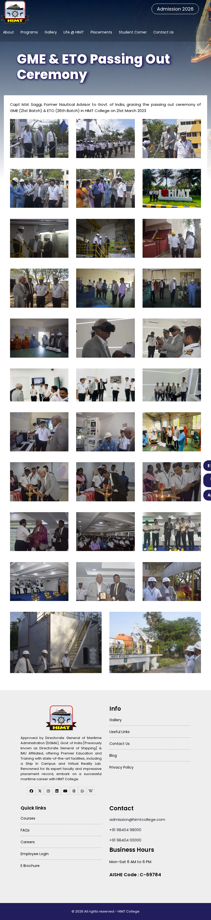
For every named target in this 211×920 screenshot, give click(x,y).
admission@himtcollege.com (137, 819)
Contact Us (163, 32)
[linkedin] (57, 791)
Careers (28, 842)
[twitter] (40, 791)
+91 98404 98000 (125, 829)
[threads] (74, 791)
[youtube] (65, 791)
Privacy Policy (121, 767)
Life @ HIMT (74, 32)
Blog (113, 755)
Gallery (51, 32)
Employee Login (35, 853)
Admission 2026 (175, 9)
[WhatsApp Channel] (82, 791)
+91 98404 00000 (125, 840)
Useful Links (119, 731)
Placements (101, 32)
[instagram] (48, 791)
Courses (28, 818)
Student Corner (133, 32)
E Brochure (30, 865)
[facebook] (31, 791)
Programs (29, 32)
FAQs (25, 830)
